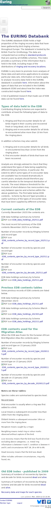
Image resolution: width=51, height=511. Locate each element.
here (24, 83)
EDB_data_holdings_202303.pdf (27, 314)
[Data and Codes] (4, 29)
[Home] (25, 3)
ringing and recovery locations (31, 67)
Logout (19, 503)
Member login (5, 503)
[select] (4, 21)
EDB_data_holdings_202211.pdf (27, 321)
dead (34, 477)
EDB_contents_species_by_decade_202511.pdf (24, 273)
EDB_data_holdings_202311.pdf (27, 304)
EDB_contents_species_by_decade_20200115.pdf (25, 383)
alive (44, 477)
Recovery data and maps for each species (21, 492)
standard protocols (37, 55)
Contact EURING (6, 500)
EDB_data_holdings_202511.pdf (27, 220)
